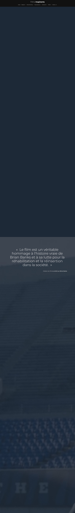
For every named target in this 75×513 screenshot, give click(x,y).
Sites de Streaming (30, 4)
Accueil (19, 4)
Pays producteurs (37, 4)
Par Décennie (44, 4)
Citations (53, 4)
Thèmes (49, 4)
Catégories (23, 4)
